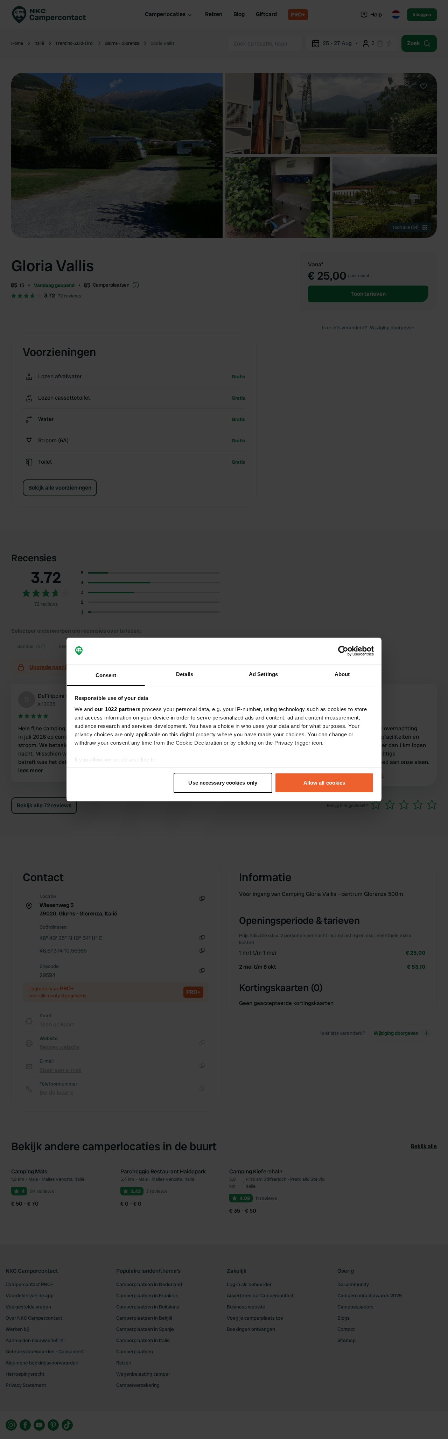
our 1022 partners (117, 709)
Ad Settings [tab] (263, 674)
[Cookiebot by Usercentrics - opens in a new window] (343, 651)
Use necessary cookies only (222, 783)
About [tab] (342, 674)
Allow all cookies (324, 783)
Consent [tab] (106, 675)
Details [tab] (184, 674)
